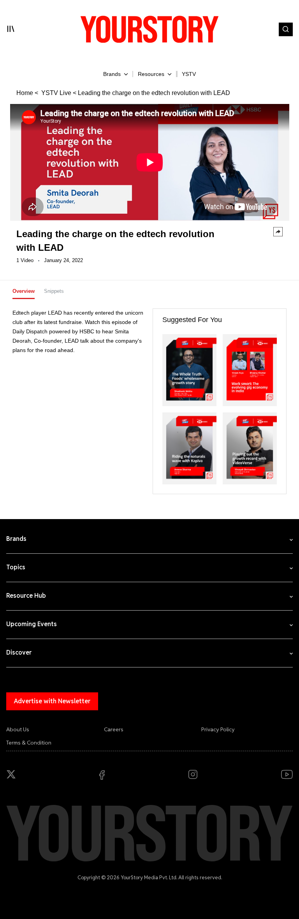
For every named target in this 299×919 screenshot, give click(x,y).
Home (24, 93)
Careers (113, 729)
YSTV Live (55, 93)
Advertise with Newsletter (52, 701)
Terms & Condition (28, 742)
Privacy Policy (218, 729)
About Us (17, 729)
